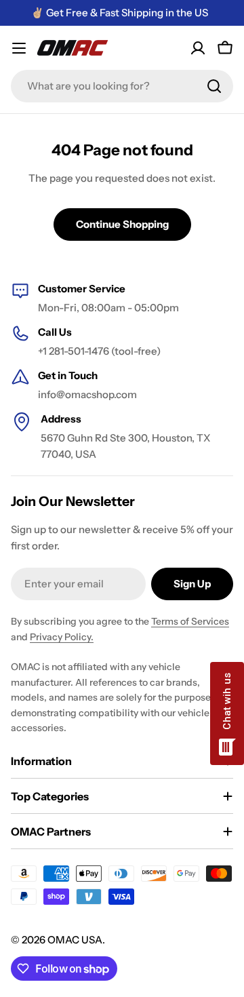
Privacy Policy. (62, 637)
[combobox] (122, 86)
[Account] (198, 48)
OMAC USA (74, 939)
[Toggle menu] (19, 48)
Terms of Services (190, 621)
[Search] (214, 86)
